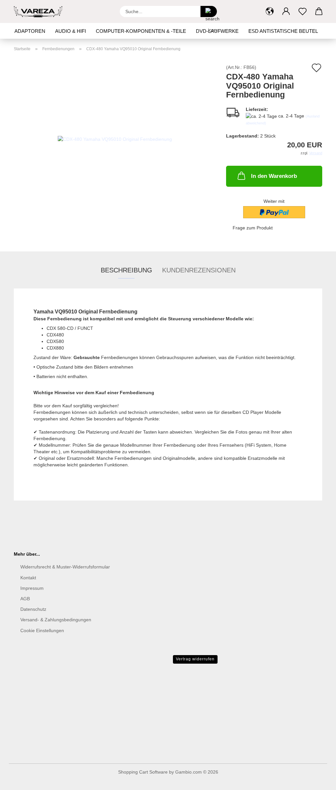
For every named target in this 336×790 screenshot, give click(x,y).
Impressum (32, 588)
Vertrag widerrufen (195, 659)
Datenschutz (33, 609)
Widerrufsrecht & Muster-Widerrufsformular (65, 566)
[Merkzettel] (302, 11)
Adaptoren (29, 31)
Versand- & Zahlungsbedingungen (55, 619)
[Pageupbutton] (318, 780)
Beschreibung (126, 270)
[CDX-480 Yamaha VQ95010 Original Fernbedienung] (115, 138)
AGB (25, 598)
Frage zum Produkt (253, 227)
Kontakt (28, 577)
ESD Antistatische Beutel (283, 31)
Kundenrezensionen (199, 270)
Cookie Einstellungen (42, 630)
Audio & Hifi (70, 31)
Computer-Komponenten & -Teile (141, 31)
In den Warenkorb (274, 176)
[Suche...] (208, 11)
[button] (270, 11)
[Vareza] (40, 11)
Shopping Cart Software (143, 772)
